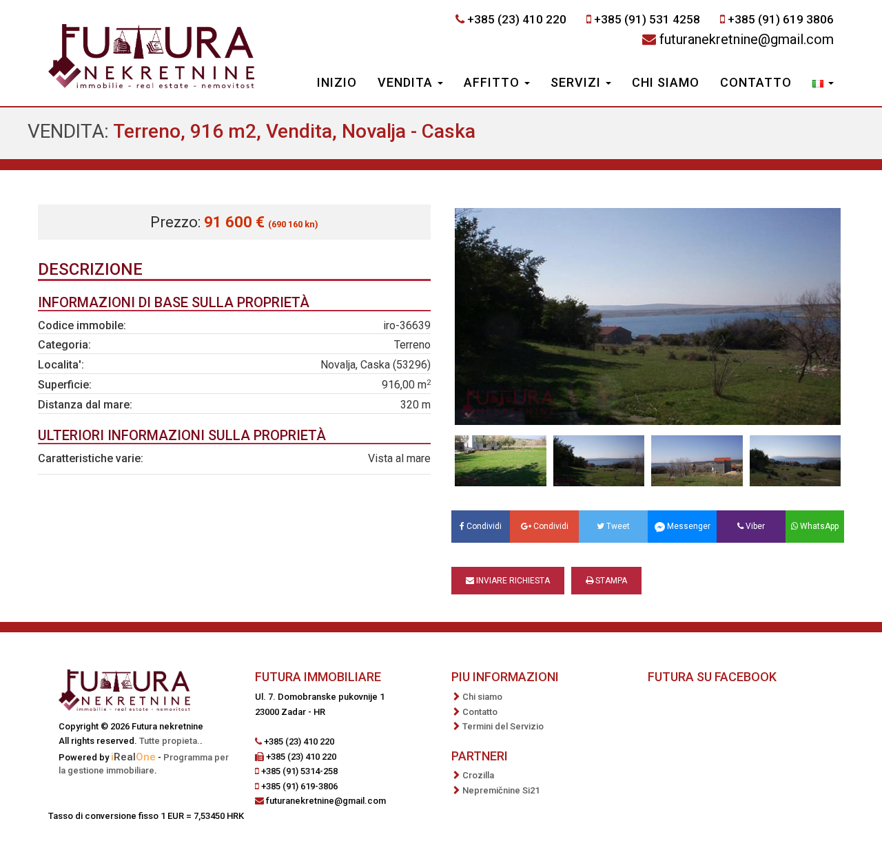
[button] (823, 84)
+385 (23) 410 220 (516, 19)
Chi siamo (665, 82)
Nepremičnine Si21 (501, 790)
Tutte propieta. (169, 741)
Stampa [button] (610, 580)
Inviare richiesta (512, 580)
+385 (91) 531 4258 (647, 19)
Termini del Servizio (503, 726)
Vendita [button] (407, 82)
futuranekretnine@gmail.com (746, 39)
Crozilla (478, 775)
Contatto (756, 82)
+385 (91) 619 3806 (781, 19)
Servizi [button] (577, 82)
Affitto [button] (493, 82)
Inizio (337, 82)
